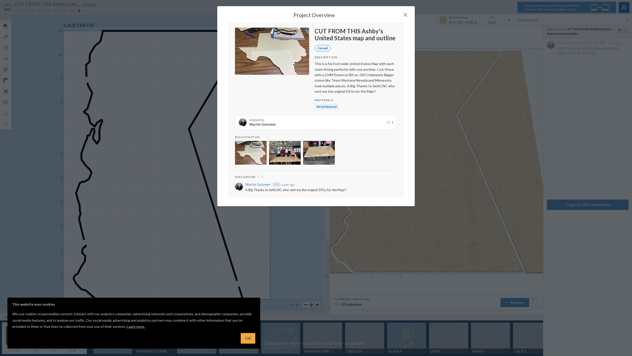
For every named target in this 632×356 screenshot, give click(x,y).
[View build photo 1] (251, 153)
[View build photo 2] (285, 153)
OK (248, 338)
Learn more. (136, 326)
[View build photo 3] (319, 153)
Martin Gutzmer (258, 184)
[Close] (405, 15)
